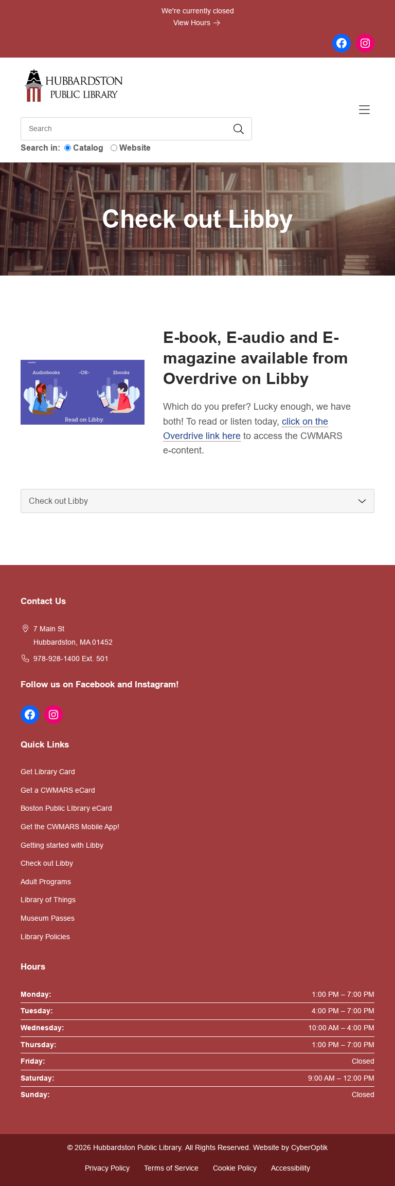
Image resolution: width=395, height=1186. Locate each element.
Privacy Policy (107, 1168)
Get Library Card (48, 772)
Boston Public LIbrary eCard (66, 808)
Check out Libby (47, 863)
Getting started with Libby (62, 845)
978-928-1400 (56, 658)
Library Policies (45, 937)
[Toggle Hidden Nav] (364, 110)
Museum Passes (48, 918)
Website (135, 148)
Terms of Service (171, 1168)
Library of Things (48, 900)
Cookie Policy (235, 1168)
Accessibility (290, 1168)
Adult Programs (46, 882)
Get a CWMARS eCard (58, 790)
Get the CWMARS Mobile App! (70, 827)
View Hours (192, 23)
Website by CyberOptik (290, 1147)
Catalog (88, 148)
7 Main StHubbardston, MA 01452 (73, 635)
